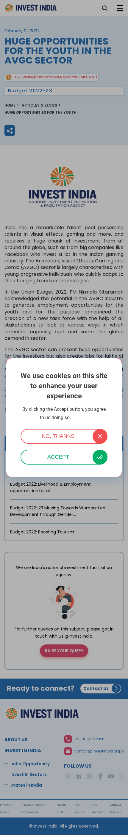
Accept (58, 457)
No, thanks (58, 436)
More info (80, 418)
